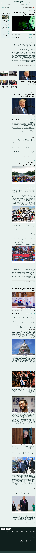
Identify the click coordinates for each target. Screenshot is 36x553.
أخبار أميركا (30, 65)
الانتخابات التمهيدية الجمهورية (16, 522)
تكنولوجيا (15, 4)
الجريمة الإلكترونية (22, 65)
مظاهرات (20, 281)
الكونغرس (30, 522)
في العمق (8, 4)
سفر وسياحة (30, 541)
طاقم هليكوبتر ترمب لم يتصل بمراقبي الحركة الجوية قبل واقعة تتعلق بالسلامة (4, 34)
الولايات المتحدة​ (30, 10)
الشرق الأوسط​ (29, 4)
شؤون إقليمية (34, 537)
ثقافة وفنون (21, 4)
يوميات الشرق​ (12, 4)
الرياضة (10, 4)
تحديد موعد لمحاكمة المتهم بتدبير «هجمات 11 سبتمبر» (5, 21)
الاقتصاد (23, 4)
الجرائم (27, 65)
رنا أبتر (32, 310)
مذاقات (30, 540)
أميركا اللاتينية (30, 537)
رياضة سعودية (25, 540)
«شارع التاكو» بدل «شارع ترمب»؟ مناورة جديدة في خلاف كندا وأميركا (4, 87)
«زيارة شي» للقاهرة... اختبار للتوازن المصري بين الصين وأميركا (14, 87)
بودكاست (4, 4)
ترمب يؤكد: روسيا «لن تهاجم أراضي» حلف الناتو (4, 31)
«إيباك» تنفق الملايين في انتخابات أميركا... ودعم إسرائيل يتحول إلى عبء (4, 28)
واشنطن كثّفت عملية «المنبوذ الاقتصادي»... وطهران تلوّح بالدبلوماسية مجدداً (13, 78)
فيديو (5, 4)
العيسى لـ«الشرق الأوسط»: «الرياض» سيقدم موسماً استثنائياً (25, 7)
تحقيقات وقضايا (21, 541)
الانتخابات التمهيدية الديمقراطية (28, 524)
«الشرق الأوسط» (31, 34)
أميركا (18, 65)
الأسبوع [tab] (1, 13)
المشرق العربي (33, 536)
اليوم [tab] (3, 13)
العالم (26, 4)
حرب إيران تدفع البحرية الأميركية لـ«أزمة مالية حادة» (4, 25)
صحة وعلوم (18, 4)
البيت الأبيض (26, 522)
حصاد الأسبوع (21, 540)
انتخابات (23, 281)
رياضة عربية (26, 541)
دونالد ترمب (26, 156)
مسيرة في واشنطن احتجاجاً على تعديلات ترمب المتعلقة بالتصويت (4, 78)
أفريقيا (30, 536)
